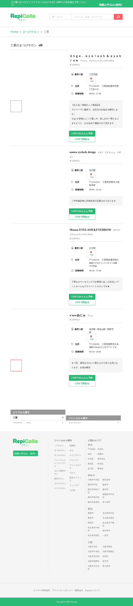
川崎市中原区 (93, 480)
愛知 (90, 509)
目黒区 (100, 454)
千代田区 (92, 449)
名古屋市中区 (108, 513)
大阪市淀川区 (93, 556)
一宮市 (105, 535)
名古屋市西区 (93, 535)
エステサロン (60, 483)
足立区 (91, 468)
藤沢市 (105, 489)
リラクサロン (60, 488)
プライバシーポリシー (62, 590)
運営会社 (79, 590)
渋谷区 (100, 449)
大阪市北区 (92, 546)
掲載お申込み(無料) (110, 4)
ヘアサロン (59, 445)
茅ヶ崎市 (106, 502)
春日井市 (106, 530)
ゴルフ (72, 473)
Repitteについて (92, 590)
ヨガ (71, 450)
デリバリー (74, 460)
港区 (90, 454)
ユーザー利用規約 (41, 590)
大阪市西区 (107, 546)
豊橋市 (91, 513)
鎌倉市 (105, 484)
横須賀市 (106, 480)
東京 (90, 445)
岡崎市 (91, 523)
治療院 (72, 445)
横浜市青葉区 (93, 502)
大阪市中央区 (93, 551)
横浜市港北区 (93, 497)
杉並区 (100, 464)
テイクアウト (75, 455)
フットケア (74, 485)
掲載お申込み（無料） (25, 453)
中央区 (91, 459)
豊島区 (100, 468)
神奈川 (91, 475)
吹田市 (105, 556)
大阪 (90, 542)
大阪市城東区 (93, 561)
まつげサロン (31, 31)
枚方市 (105, 561)
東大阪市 (106, 566)
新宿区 (91, 464)
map (92, 81)
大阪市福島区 (108, 551)
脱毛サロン (59, 478)
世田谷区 (101, 459)
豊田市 (91, 518)
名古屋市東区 (108, 518)
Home (14, 31)
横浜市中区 (92, 484)
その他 (72, 490)
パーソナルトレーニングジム (60, 463)
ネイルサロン (60, 455)
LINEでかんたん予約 (82, 133)
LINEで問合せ (82, 139)
